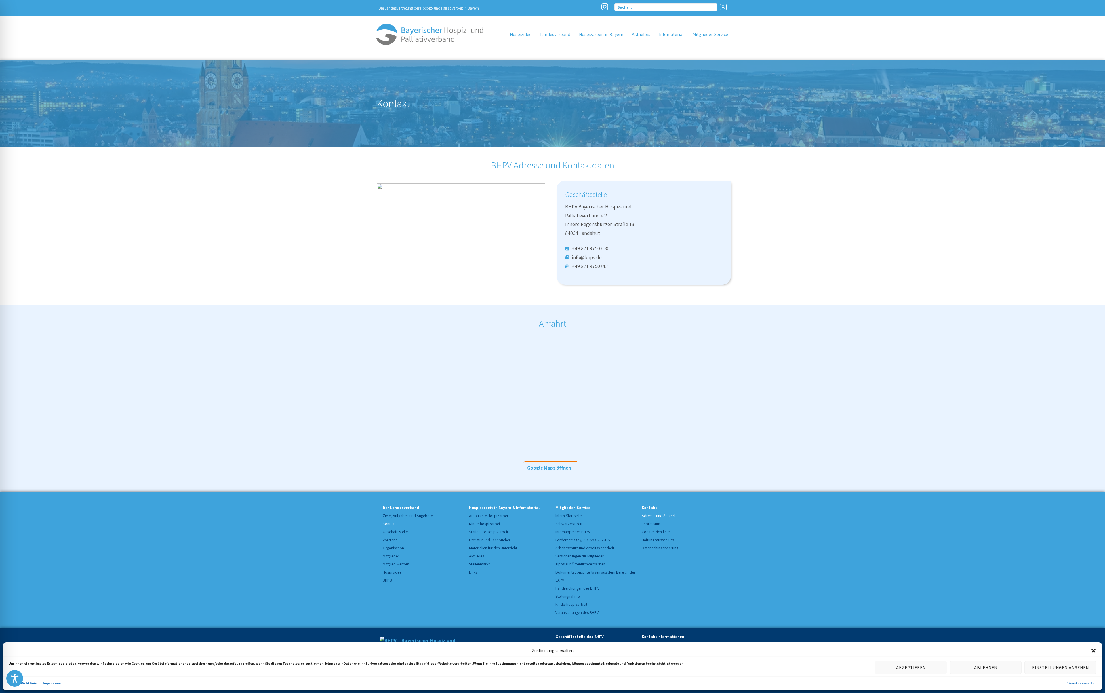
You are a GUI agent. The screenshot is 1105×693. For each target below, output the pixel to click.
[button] (1093, 651)
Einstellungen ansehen (1060, 667)
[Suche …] (665, 7)
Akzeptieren (911, 667)
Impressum (52, 683)
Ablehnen (985, 667)
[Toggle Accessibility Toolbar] (15, 678)
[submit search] (723, 7)
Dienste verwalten (1081, 683)
